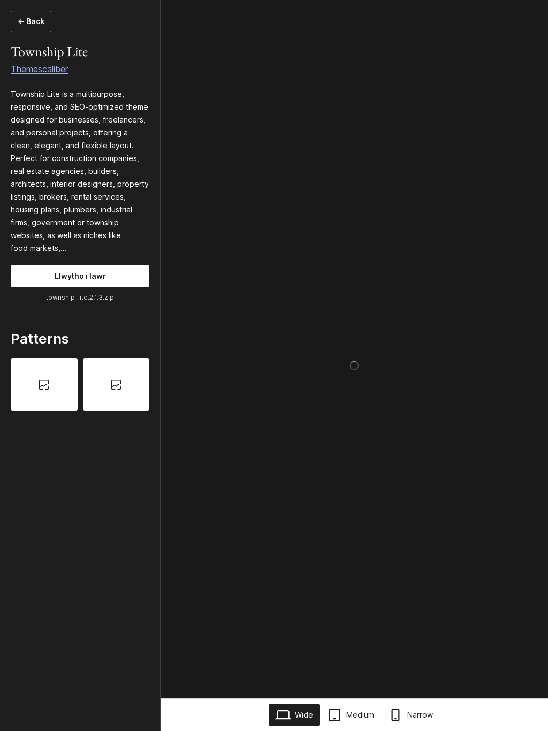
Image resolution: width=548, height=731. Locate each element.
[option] (44, 384)
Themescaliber (39, 69)
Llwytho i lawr (80, 275)
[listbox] (80, 384)
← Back (31, 21)
